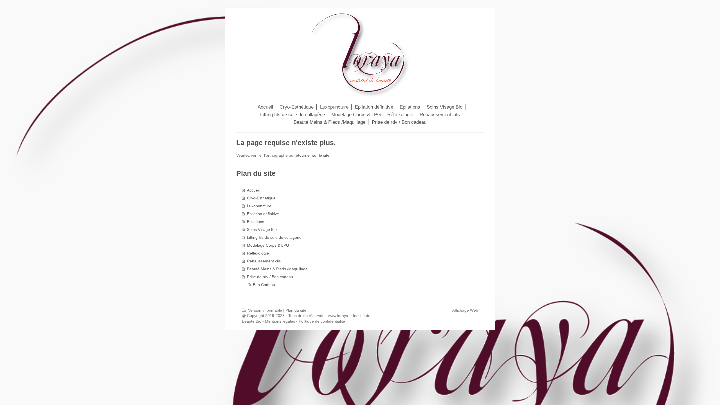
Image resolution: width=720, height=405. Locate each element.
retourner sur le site (311, 155)
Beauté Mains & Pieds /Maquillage (277, 269)
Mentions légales (280, 321)
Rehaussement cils (264, 261)
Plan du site (295, 310)
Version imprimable (265, 310)
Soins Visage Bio (262, 229)
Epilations (255, 221)
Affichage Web (465, 310)
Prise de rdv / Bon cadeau (270, 276)
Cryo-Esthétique (261, 198)
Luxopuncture (259, 206)
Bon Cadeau (264, 284)
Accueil (253, 190)
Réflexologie (258, 253)
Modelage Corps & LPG (268, 245)
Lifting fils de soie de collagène (274, 237)
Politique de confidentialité (322, 321)
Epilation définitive (263, 214)
